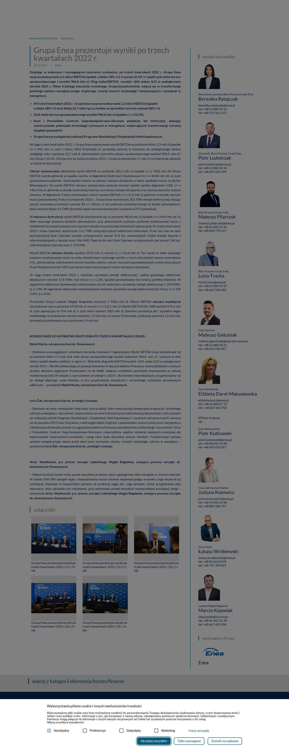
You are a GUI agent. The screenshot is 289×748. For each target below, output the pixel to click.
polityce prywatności (71, 722)
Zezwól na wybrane (224, 741)
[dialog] (144, 374)
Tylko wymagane (189, 741)
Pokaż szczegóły (199, 730)
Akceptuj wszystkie (154, 741)
